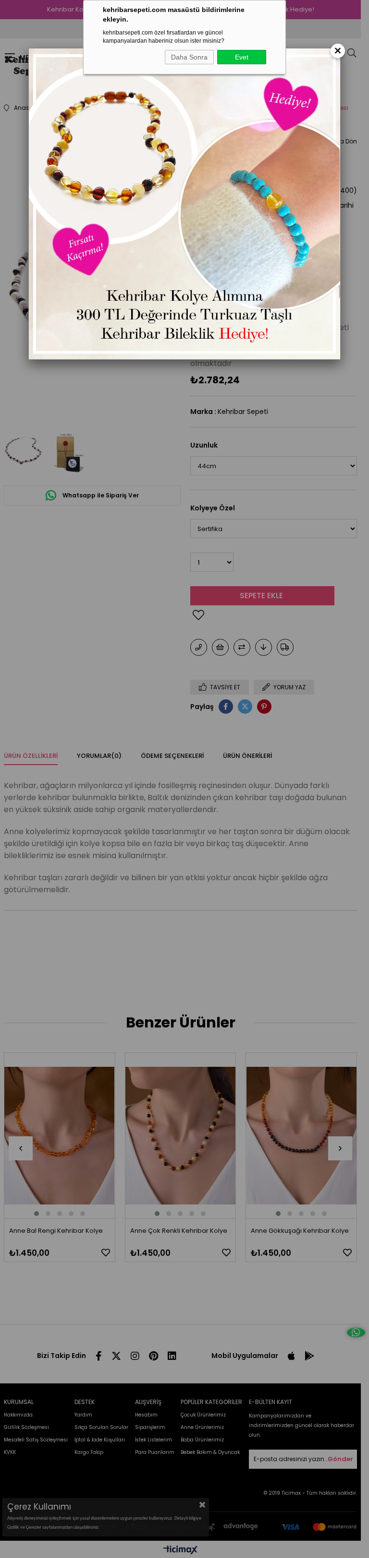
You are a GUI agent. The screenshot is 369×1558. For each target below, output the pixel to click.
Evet (241, 57)
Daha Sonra (189, 57)
